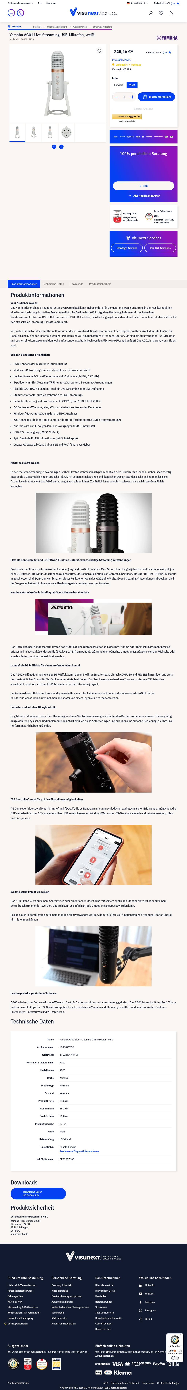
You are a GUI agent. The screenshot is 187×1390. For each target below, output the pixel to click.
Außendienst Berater (62, 1301)
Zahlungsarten (15, 1296)
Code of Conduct (103, 1323)
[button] (127, 118)
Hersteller (100, 1296)
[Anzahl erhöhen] (132, 96)
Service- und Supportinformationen (79, 1151)
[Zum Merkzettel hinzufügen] (99, 50)
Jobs (40, 3)
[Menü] (11, 12)
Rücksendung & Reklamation (23, 1307)
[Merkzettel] (161, 13)
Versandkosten (118, 1387)
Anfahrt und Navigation (63, 1323)
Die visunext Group (105, 1290)
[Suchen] (151, 13)
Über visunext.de (104, 1285)
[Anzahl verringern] (116, 96)
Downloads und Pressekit (108, 1318)
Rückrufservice (59, 1318)
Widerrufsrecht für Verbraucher (24, 1312)
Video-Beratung (59, 1290)
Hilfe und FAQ (15, 1301)
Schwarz (118, 85)
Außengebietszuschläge (20, 1290)
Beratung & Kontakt (61, 1285)
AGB (105, 1383)
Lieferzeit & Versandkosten (22, 1285)
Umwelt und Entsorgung (20, 1318)
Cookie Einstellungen (168, 1383)
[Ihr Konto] (171, 13)
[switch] (175, 1358)
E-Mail (144, 186)
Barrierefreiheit (103, 1329)
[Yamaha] (167, 38)
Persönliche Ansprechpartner (66, 1296)
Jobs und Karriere (104, 1312)
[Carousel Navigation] (57, 147)
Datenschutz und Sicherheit (125, 1383)
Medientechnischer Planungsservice (70, 1307)
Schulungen (57, 1312)
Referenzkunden (103, 1301)
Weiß (132, 85)
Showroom (51, 3)
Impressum (148, 1383)
